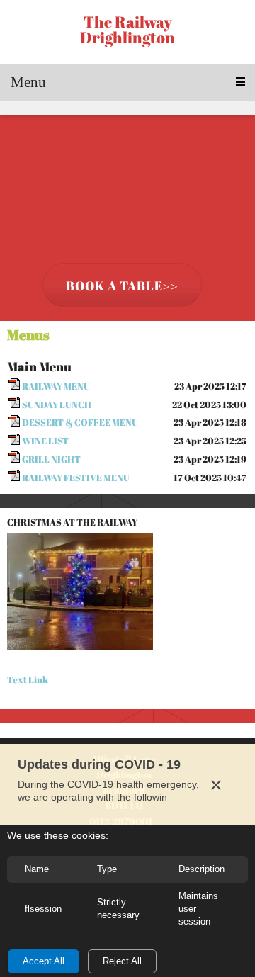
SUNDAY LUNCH (56, 404)
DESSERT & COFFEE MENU (80, 422)
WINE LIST (45, 440)
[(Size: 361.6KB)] (14, 477)
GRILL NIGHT (51, 459)
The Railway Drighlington (127, 29)
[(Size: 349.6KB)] (14, 459)
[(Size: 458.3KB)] (14, 386)
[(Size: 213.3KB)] (14, 404)
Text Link (27, 679)
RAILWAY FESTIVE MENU (76, 477)
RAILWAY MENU (56, 386)
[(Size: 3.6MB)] (14, 441)
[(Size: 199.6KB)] (14, 423)
